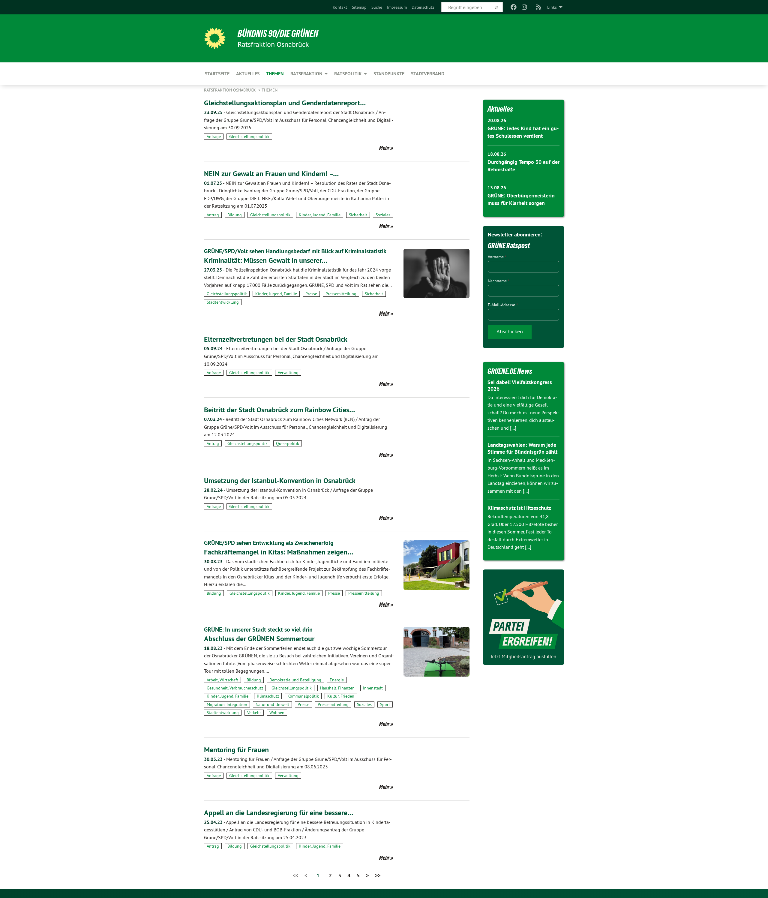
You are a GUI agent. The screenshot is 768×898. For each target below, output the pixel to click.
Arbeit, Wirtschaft (222, 680)
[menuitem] (340, 7)
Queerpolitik (287, 443)
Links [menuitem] (552, 7)
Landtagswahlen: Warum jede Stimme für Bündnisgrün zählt (522, 448)
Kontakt (340, 7)
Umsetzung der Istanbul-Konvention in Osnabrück (280, 480)
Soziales (383, 215)
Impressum (397, 7)
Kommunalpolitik (303, 696)
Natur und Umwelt (272, 704)
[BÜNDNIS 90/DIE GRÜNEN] (215, 38)
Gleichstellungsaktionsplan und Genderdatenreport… (285, 102)
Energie (337, 680)
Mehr (384, 148)
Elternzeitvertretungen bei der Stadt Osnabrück (275, 339)
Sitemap (359, 7)
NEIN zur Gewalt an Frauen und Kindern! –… (271, 173)
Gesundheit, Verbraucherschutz (235, 688)
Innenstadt (373, 688)
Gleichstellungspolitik (249, 136)
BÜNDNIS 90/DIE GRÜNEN (278, 33)
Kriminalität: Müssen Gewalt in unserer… (265, 260)
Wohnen (276, 712)
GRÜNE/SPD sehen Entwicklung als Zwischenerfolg (269, 543)
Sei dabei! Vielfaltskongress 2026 (520, 385)
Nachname (498, 281)
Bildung (234, 215)
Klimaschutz (268, 696)
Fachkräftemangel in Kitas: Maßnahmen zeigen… (278, 552)
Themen (270, 90)
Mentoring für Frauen (236, 749)
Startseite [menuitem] (217, 74)
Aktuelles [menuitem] (248, 74)
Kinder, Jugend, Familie (319, 215)
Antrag (213, 215)
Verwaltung (288, 372)
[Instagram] (524, 7)
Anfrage (214, 136)
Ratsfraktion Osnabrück (230, 90)
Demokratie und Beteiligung (295, 680)
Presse (311, 293)
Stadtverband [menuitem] (427, 74)
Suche (376, 7)
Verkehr (254, 712)
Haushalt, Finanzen (337, 688)
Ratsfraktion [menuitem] (306, 74)
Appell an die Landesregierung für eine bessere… (278, 812)
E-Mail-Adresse (503, 305)
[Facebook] (513, 7)
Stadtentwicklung (223, 302)
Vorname (497, 257)
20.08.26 (497, 120)
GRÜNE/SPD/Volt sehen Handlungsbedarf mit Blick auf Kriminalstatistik (295, 251)
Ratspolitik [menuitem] (348, 74)
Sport (385, 704)
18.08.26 (497, 154)
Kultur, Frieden (340, 696)
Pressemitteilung (341, 293)
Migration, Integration (227, 704)
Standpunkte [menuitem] (389, 74)
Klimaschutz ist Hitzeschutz (519, 507)
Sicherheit (358, 215)
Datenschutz (423, 7)
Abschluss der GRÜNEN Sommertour (259, 638)
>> (377, 875)
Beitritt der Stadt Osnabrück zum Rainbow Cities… (279, 409)
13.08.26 (497, 188)
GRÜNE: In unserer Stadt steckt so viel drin (258, 629)
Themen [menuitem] (275, 74)
